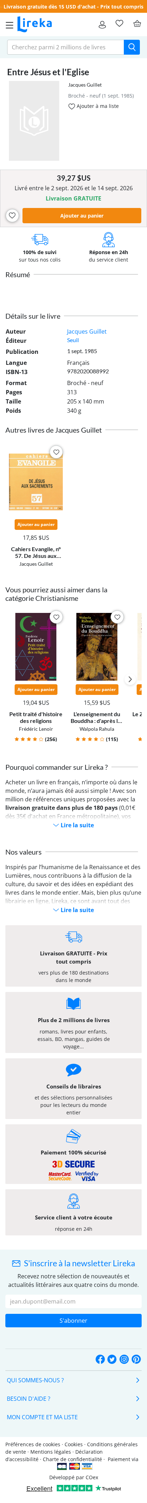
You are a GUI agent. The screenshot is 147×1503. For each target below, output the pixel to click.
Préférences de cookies (32, 1444)
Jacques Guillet (85, 85)
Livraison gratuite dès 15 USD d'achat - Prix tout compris (73, 6)
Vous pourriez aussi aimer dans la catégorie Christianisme (56, 593)
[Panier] (137, 23)
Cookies (74, 1444)
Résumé (17, 274)
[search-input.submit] (132, 47)
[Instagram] (124, 1359)
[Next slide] (130, 679)
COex (92, 1477)
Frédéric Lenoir (36, 729)
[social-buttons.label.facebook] (100, 1359)
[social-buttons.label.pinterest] (136, 1359)
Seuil (73, 339)
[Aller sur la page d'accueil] (34, 24)
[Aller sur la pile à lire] (119, 23)
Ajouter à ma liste (97, 106)
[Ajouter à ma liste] (12, 215)
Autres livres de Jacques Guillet (53, 430)
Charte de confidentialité (72, 1459)
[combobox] (65, 47)
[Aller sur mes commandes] (102, 24)
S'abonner (73, 1320)
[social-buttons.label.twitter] (112, 1359)
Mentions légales (50, 1451)
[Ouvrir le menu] (7, 24)
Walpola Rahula (97, 729)
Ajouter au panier (81, 215)
